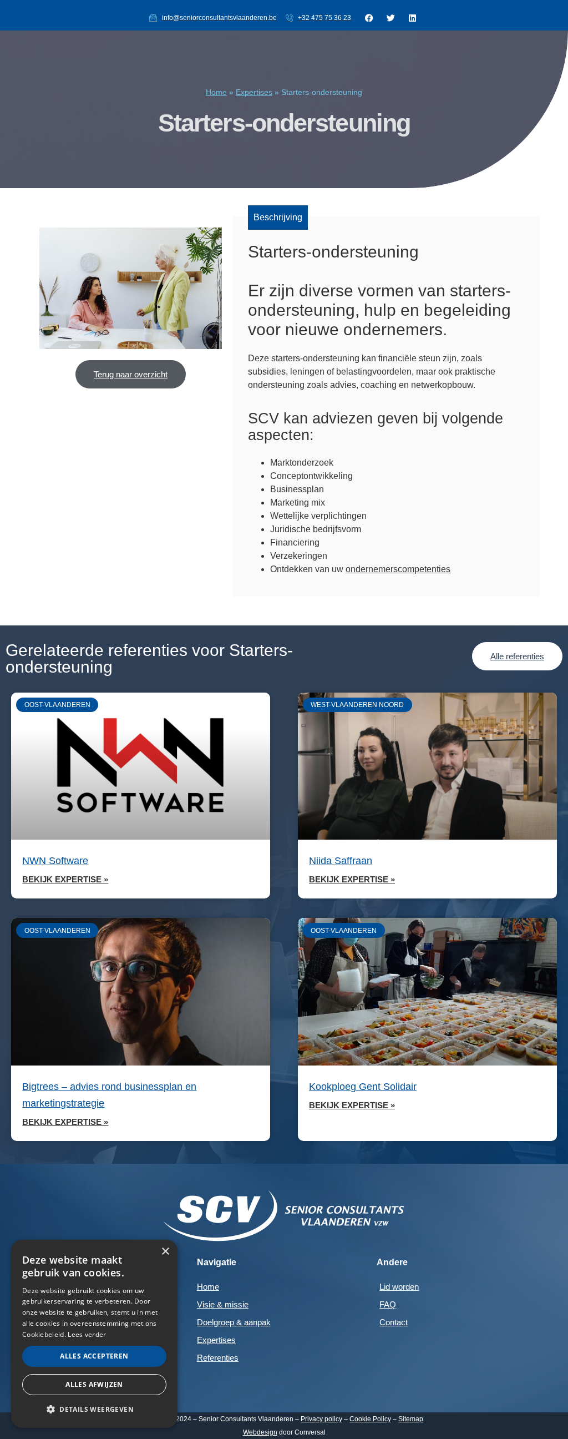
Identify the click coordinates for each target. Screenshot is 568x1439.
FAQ (387, 1304)
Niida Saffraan (340, 860)
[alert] (94, 1334)
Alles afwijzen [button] (94, 1384)
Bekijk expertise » (65, 879)
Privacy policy (321, 1419)
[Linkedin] (412, 17)
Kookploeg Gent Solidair (363, 1086)
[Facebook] (369, 17)
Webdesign (260, 1432)
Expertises (254, 92)
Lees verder (87, 1334)
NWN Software (55, 860)
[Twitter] (390, 17)
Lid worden (399, 1286)
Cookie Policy (370, 1419)
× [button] (165, 1252)
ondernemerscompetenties (398, 569)
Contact (393, 1322)
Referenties (218, 1357)
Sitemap (410, 1419)
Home (216, 92)
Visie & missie (222, 1304)
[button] (94, 1409)
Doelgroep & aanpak (234, 1322)
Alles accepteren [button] (94, 1356)
